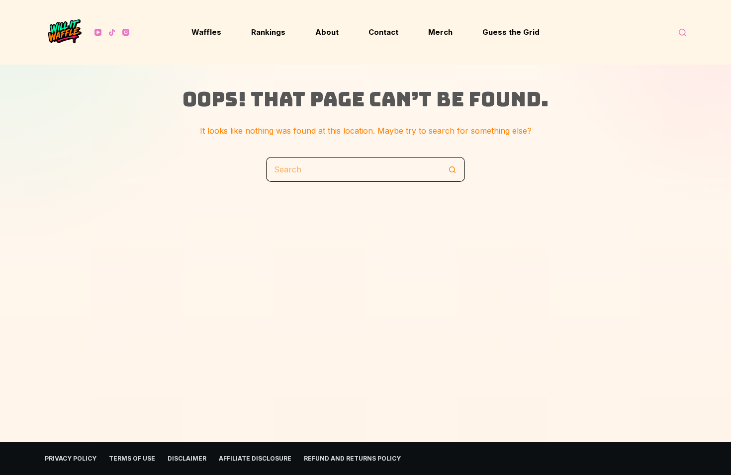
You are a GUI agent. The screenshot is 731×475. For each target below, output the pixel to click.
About (327, 32)
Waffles (206, 32)
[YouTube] (97, 32)
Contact (383, 32)
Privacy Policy (70, 458)
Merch (440, 32)
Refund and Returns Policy (352, 458)
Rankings (268, 32)
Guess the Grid (511, 32)
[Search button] (452, 169)
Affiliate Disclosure (255, 458)
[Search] (682, 32)
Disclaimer (187, 458)
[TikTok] (111, 32)
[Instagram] (125, 32)
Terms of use (132, 458)
